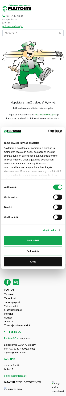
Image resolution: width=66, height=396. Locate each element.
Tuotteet (9, 294)
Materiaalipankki (13, 309)
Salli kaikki (33, 240)
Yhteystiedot (11, 305)
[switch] (57, 197)
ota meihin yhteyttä (46, 114)
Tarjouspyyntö (12, 301)
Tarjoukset (10, 298)
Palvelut (8, 313)
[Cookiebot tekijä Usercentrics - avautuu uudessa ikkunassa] (48, 131)
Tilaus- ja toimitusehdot (17, 325)
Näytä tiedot (49, 230)
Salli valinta (33, 251)
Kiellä (33, 261)
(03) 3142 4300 (14, 15)
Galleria (8, 321)
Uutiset (8, 317)
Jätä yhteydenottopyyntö (22, 382)
